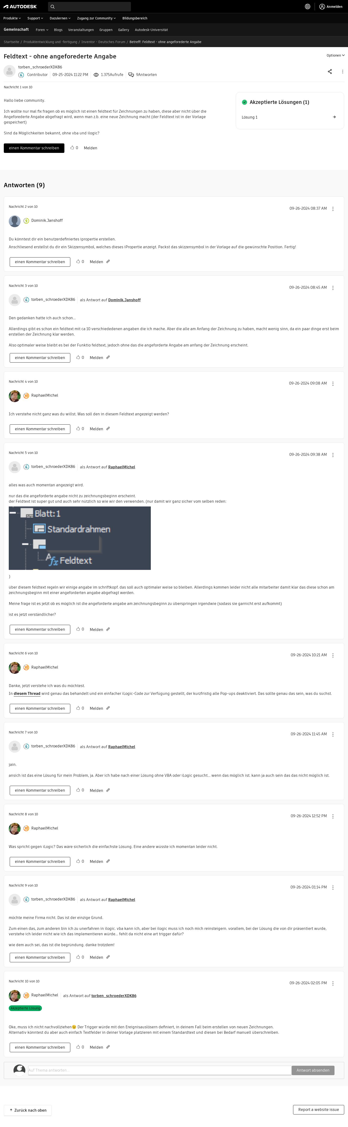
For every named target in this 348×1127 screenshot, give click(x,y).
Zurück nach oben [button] (30, 1110)
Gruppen (105, 29)
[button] (342, 71)
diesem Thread (27, 693)
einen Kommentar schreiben (34, 148)
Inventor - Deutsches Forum (103, 42)
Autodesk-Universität (151, 29)
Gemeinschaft (16, 29)
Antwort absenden (313, 1070)
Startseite (11, 42)
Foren (40, 29)
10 (26, 981)
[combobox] (89, 6)
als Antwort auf (110, 300)
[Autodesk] (20, 6)
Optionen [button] (334, 55)
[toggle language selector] (308, 7)
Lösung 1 (249, 117)
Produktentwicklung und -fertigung (50, 42)
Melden (90, 148)
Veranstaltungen (81, 29)
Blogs (58, 29)
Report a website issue (318, 1109)
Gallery (123, 29)
